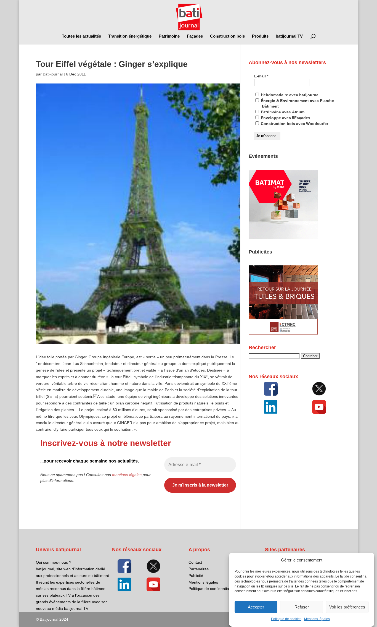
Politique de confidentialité (211, 588)
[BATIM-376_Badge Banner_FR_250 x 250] (283, 237)
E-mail (261, 76)
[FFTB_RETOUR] (283, 333)
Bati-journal (53, 74)
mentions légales (127, 474)
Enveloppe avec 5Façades (285, 118)
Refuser (301, 607)
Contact (195, 562)
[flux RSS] (271, 389)
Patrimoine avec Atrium (282, 112)
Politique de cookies (286, 619)
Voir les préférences (347, 607)
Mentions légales (317, 619)
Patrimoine (169, 36)
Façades (195, 36)
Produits (260, 36)
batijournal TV (289, 36)
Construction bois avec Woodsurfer (294, 123)
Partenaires (199, 569)
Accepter (256, 607)
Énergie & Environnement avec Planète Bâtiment (297, 103)
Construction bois (227, 36)
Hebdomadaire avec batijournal (290, 95)
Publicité (196, 575)
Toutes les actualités (81, 36)
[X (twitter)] (319, 389)
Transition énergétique (130, 36)
